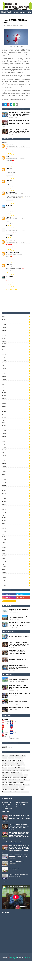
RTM (24, 784)
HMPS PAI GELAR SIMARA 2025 (16, 861)
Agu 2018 (16, 545)
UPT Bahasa (4, 806)
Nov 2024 (16, 360)
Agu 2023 (16, 392)
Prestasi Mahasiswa (13, 784)
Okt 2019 (16, 512)
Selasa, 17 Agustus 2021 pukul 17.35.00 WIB (16, 230)
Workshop (17, 791)
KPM (19, 767)
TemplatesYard (13, 957)
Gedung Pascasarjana (19, 763)
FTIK (22, 758)
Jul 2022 (16, 425)
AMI (3, 755)
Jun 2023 (16, 398)
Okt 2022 (16, 417)
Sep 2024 (16, 365)
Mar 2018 (16, 553)
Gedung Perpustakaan (7, 765)
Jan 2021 (16, 474)
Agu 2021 (16, 455)
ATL (7, 755)
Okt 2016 (16, 583)
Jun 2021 (16, 460)
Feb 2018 (16, 556)
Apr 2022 (16, 433)
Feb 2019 (16, 531)
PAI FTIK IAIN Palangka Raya (9, 25)
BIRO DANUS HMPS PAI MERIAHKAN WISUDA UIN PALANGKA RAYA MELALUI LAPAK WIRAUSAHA (18, 667)
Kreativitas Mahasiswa (16, 772)
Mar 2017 (16, 575)
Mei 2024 (16, 376)
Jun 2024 (16, 373)
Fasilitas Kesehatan (6, 760)
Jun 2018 (16, 550)
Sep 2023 (16, 390)
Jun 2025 (16, 346)
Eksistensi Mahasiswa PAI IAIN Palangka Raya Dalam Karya (19, 610)
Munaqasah (23, 777)
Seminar (16, 787)
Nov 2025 (16, 338)
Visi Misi (11, 791)
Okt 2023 (16, 387)
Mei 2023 (16, 401)
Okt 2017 (16, 561)
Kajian (23, 767)
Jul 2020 (16, 490)
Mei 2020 (16, 493)
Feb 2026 (16, 333)
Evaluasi (17, 758)
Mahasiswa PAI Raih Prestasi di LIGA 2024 (19, 693)
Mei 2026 (16, 324)
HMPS (23, 765)
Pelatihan (15, 779)
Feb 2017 (16, 577)
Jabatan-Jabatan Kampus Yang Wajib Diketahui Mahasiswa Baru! (18, 616)
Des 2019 (16, 507)
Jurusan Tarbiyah (12, 767)
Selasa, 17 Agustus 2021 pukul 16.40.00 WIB (16, 218)
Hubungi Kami (23, 955)
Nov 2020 (16, 479)
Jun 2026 (16, 322)
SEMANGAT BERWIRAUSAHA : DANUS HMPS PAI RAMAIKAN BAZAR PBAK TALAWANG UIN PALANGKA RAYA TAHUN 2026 (19, 114)
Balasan (9, 153)
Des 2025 (16, 335)
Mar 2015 (16, 585)
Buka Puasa (10, 758)
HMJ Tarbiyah (17, 765)
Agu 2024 (16, 368)
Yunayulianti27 (10, 205)
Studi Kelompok (5, 789)
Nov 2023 (16, 384)
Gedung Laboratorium (7, 763)
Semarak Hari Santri (14, 868)
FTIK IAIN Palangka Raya (22, 802)
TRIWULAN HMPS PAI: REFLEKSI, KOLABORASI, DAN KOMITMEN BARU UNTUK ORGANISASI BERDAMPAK (18, 652)
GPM (14, 760)
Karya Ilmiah (15, 770)
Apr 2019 (16, 526)
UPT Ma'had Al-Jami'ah (7, 808)
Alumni (23, 755)
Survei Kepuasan (14, 789)
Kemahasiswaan (5, 772)
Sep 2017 (16, 564)
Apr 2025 (16, 352)
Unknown (9, 168)
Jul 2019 (16, 520)
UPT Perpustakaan (20, 804)
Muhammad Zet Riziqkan (12, 252)
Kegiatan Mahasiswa (24, 770)
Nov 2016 (16, 580)
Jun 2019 (16, 523)
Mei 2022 (16, 430)
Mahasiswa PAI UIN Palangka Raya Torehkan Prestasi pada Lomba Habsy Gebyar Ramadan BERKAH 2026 (18, 679)
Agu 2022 (16, 422)
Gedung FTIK (19, 760)
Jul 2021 (16, 458)
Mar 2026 (16, 330)
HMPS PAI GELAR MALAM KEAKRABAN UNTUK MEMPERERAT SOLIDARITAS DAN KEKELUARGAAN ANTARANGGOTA (19, 131)
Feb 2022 (16, 439)
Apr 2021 (16, 466)
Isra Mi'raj (4, 767)
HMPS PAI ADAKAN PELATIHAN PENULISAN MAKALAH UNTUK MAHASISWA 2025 (19, 855)
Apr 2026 (16, 327)
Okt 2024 (16, 363)
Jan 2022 (16, 441)
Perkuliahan (4, 784)
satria (8, 156)
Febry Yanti (9, 217)
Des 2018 (16, 537)
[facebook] (9, 594)
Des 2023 (16, 382)
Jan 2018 (16, 558)
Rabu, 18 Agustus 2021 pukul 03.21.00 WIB (15, 254)
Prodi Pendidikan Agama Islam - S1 (16, 12)
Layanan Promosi (18, 775)
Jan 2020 (16, 504)
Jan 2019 (16, 534)
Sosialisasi (21, 787)
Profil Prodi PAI (15, 955)
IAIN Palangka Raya (6, 802)
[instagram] (9, 597)
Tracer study (5, 791)
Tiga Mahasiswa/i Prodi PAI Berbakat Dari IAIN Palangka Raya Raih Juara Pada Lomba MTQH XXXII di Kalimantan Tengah (19, 701)
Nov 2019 (16, 509)
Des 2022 (16, 411)
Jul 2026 (16, 319)
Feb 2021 (16, 471)
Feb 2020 (16, 501)
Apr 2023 (16, 403)
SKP (28, 784)
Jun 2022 (16, 428)
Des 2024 (16, 357)
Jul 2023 (16, 395)
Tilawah (22, 789)
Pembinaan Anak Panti (24, 779)
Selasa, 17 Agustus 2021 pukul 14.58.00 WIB (16, 146)
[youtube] (23, 597)
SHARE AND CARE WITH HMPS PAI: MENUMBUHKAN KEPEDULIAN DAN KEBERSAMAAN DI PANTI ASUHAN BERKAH (19, 659)
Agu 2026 (16, 316)
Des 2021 (16, 444)
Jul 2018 (16, 547)
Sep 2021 (16, 452)
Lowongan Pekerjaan (6, 777)
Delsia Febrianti (10, 192)
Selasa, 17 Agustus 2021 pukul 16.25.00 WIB (16, 193)
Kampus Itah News (6, 804)
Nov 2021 (16, 447)
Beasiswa (4, 758)
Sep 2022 (16, 420)
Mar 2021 (16, 469)
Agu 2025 (16, 344)
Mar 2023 (16, 406)
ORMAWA (4, 779)
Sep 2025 (16, 341)
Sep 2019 (16, 515)
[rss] (9, 601)
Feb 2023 (16, 409)
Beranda (3, 17)
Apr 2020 (16, 496)
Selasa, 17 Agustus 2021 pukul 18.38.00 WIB (16, 242)
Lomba (25, 775)
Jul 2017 (16, 566)
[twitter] (23, 594)
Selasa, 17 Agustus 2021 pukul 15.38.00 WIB (16, 170)
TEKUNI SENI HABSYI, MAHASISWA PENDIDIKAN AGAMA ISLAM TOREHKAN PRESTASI (18, 687)
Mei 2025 (16, 349)
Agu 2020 (16, 488)
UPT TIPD (18, 806)
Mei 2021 (16, 463)
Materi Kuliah (16, 777)
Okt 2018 (16, 539)
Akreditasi (18, 755)
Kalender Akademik (6, 770)
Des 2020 (16, 477)
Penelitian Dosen (12, 782)
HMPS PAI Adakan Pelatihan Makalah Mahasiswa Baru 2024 (18, 875)
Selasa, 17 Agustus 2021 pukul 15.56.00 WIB (16, 182)
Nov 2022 (16, 414)
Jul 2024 (16, 371)
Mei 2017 (16, 572)
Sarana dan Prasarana (7, 787)
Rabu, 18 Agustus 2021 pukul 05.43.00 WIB (15, 266)
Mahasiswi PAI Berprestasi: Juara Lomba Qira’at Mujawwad (19, 708)
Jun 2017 (16, 569)
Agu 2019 (16, 517)
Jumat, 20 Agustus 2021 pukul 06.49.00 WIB (15, 277)
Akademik (11, 755)
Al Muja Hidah (9, 276)
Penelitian (4, 782)
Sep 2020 (16, 485)
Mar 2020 (16, 498)
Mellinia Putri (10, 145)
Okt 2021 (16, 450)
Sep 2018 (16, 542)
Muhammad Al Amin (11, 241)
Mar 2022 (16, 436)
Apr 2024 (16, 379)
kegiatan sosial (25, 791)
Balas (7, 151)
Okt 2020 (16, 482)
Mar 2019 (16, 528)
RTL (20, 784)
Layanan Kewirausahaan (7, 775)
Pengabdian (20, 782)
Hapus (11, 151)
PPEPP (9, 779)
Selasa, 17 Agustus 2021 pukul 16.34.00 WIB (16, 207)
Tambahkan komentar (11, 289)
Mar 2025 (16, 354)
